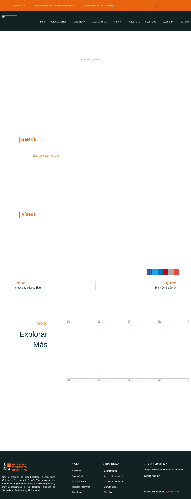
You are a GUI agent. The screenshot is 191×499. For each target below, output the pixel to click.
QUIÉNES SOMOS (58, 22)
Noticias (108, 492)
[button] (157, 5)
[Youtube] (145, 481)
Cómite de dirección (113, 481)
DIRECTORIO (134, 22)
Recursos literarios (81, 486)
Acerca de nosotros (113, 476)
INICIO (43, 22)
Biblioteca (76, 470)
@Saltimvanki (172, 491)
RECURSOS (150, 22)
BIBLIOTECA (79, 22)
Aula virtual (77, 476)
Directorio (76, 492)
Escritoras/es (110, 470)
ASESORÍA (168, 22)
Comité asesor (111, 487)
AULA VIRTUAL (99, 22)
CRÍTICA (117, 22)
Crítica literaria (79, 481)
